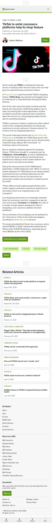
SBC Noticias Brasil (9, 453)
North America (7, 423)
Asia (4, 413)
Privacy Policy (31, 502)
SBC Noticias (7, 450)
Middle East (6, 420)
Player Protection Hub (10, 462)
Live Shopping (11, 249)
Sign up (7, 493)
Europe (5, 417)
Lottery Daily (7, 456)
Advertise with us (8, 505)
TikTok (26, 249)
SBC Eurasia (6, 466)
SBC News (6, 446)
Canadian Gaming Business (12, 475)
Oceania (5, 426)
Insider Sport (7, 459)
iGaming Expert (8, 443)
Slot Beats (6, 469)
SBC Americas (7, 440)
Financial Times (10, 94)
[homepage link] (8, 9)
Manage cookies (32, 499)
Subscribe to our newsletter (15, 239)
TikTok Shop (40, 249)
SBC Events (6, 472)
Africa (4, 410)
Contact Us (6, 502)
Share (45, 40)
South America (7, 429)
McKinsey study (21, 219)
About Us (5, 499)
